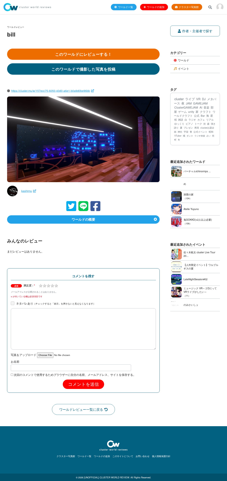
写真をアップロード (23, 355)
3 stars (48, 285)
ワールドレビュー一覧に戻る (81, 409)
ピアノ (189, 123)
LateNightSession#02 (195, 279)
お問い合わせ (143, 456)
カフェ (201, 119)
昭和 (211, 131)
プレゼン (188, 127)
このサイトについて (122, 456)
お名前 (15, 362)
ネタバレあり (55, 303)
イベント (183, 69)
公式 (196, 115)
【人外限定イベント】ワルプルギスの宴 (201, 266)
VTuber (177, 135)
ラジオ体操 (199, 135)
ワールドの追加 (102, 456)
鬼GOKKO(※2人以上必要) (198, 219)
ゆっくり (179, 123)
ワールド (183, 60)
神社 (180, 131)
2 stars (44, 285)
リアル (210, 119)
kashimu (26, 191)
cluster (179, 98)
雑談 (180, 119)
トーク (198, 123)
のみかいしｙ (191, 304)
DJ (204, 99)
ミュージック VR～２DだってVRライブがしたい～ (200, 290)
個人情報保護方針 (161, 456)
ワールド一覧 (84, 456)
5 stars (56, 285)
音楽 (206, 107)
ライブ (190, 99)
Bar (203, 115)
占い (208, 135)
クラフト (205, 112)
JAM (189, 103)
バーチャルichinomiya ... (197, 171)
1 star (40, 285)
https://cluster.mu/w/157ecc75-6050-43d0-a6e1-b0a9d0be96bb (50, 91)
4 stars (52, 285)
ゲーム (182, 112)
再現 (196, 127)
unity (191, 112)
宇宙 (186, 131)
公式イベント (200, 131)
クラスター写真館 (66, 456)
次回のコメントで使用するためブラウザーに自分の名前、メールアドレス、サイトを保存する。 (75, 375)
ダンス (190, 135)
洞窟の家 (188, 194)
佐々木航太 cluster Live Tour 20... (199, 254)
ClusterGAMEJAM (186, 107)
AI (201, 107)
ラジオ (192, 119)
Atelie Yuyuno (191, 209)
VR (198, 99)
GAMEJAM (200, 103)
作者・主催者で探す (197, 30)
